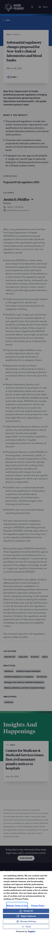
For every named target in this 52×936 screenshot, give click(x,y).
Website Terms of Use (17, 905)
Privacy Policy (38, 905)
